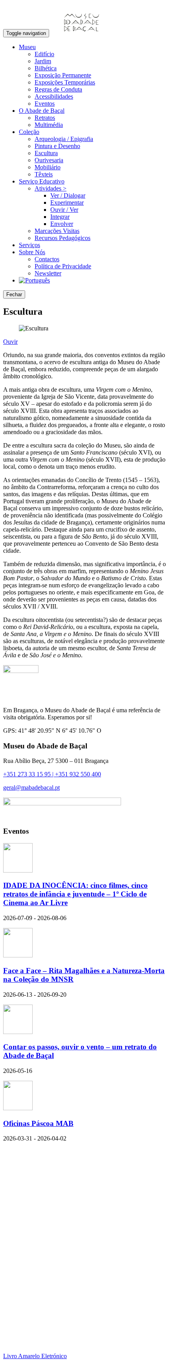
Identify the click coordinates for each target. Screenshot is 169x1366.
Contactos (47, 259)
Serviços (29, 245)
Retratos (45, 117)
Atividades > (50, 188)
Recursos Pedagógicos (62, 238)
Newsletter (48, 273)
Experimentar (67, 202)
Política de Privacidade (63, 266)
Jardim (43, 61)
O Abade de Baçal (41, 110)
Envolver (61, 223)
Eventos (45, 103)
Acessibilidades (54, 96)
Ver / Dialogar (67, 195)
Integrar (60, 216)
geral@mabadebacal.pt (31, 787)
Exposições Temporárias (65, 82)
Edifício (44, 54)
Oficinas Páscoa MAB (38, 1123)
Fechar (14, 294)
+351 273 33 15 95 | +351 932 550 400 (52, 774)
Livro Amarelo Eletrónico (35, 1356)
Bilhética (46, 68)
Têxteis (44, 174)
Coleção (29, 131)
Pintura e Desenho (57, 146)
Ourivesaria (49, 160)
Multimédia (49, 124)
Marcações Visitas (57, 230)
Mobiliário (48, 167)
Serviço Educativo (41, 181)
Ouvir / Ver (64, 209)
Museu (27, 47)
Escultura (46, 153)
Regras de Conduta (58, 89)
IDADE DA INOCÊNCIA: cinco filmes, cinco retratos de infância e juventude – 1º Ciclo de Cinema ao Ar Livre (75, 894)
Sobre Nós (32, 252)
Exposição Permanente (63, 75)
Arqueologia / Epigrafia (64, 139)
